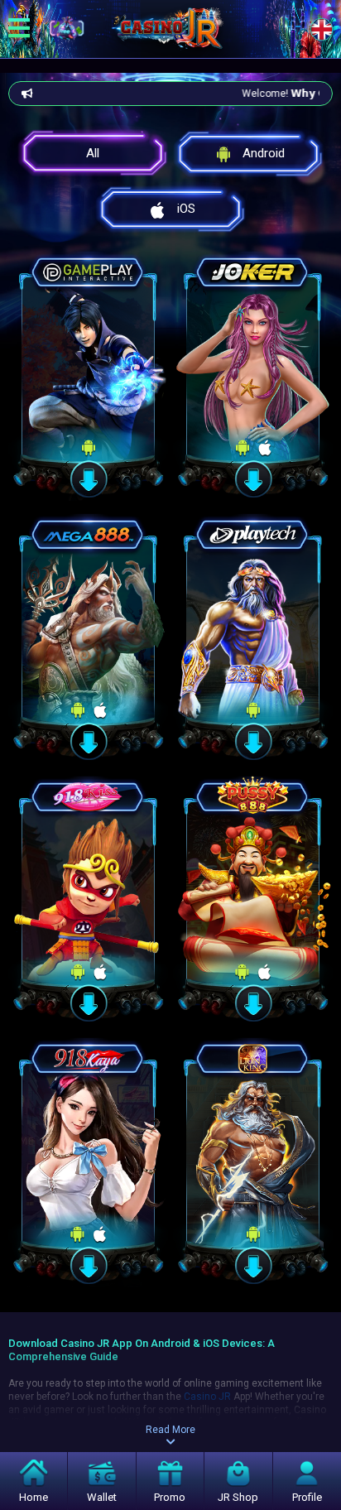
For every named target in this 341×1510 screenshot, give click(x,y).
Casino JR (207, 1396)
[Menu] (19, 29)
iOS (186, 208)
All (92, 153)
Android (264, 153)
